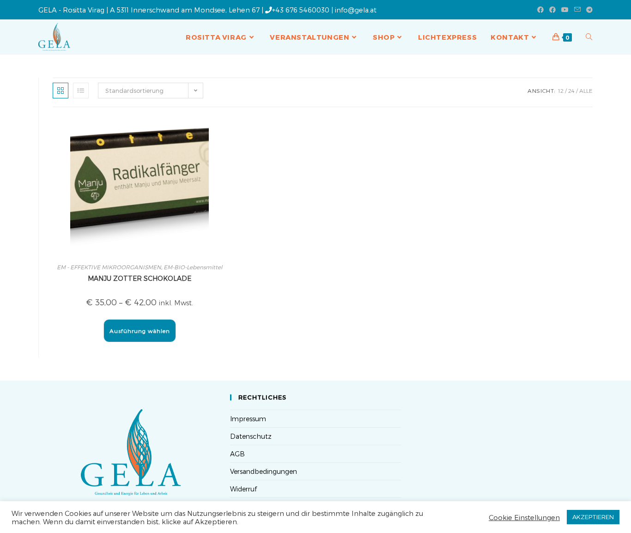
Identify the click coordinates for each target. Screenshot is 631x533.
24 (571, 90)
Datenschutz (251, 436)
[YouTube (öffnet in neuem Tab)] (564, 9)
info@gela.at (355, 10)
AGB (237, 454)
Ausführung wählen (139, 330)
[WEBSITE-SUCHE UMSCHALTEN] (589, 37)
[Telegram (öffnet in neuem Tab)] (588, 9)
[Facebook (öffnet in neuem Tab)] (540, 9)
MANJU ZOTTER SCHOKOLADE (139, 278)
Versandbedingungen (263, 471)
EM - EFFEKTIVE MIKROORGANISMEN (109, 267)
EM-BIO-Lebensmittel (193, 267)
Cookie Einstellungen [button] (524, 517)
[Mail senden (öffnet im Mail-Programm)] (577, 9)
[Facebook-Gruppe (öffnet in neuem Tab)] (552, 9)
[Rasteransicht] (60, 90)
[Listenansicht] (81, 90)
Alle (586, 90)
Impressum (248, 419)
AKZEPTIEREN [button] (593, 517)
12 (561, 90)
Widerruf (243, 489)
